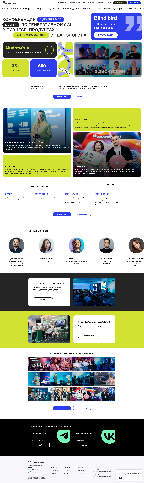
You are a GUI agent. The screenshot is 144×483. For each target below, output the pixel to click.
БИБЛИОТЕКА (55, 470)
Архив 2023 (67, 470)
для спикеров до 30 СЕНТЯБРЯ (23, 52)
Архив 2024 (67, 467)
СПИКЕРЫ (54, 465)
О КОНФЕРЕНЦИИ (62, 2)
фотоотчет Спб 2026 (88, 2)
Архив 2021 (80, 465)
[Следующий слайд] (113, 184)
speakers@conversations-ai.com (102, 471)
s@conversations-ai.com (104, 476)
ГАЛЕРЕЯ (53, 473)
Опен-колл (17, 47)
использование (121, 473)
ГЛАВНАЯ (54, 462)
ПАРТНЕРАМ (99, 2)
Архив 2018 (80, 473)
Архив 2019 (80, 470)
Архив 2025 (67, 465)
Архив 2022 (67, 473)
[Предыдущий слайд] (108, 184)
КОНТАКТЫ (108, 2)
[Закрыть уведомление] (140, 471)
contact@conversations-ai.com (101, 466)
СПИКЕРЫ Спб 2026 (74, 2)
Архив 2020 (80, 467)
